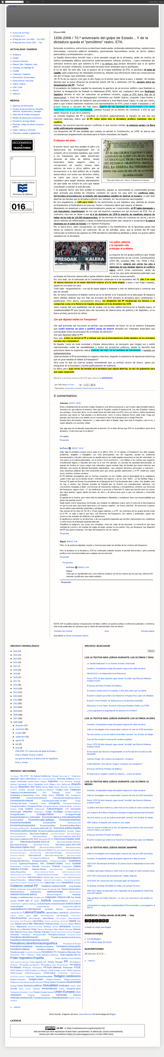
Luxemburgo (55, 921)
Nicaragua (49, 929)
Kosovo (59, 909)
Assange (77, 781)
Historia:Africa (75, 889)
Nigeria (62, 929)
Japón (36, 901)
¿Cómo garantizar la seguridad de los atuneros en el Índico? (112, 711)
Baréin (46, 784)
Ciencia (60, 795)
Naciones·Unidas (29, 929)
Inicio (107, 631)
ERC (42, 863)
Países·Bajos (28, 932)
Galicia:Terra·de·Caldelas (53, 880)
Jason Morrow (85, 1014)
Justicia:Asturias (75, 901)
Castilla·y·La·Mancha (45, 790)
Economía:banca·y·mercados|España (61, 817)
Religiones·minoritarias (19, 982)
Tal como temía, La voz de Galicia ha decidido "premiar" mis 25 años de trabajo (120, 734)
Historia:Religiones (54, 895)
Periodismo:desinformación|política (33, 943)
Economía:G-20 (74, 823)
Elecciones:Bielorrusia (18, 836)
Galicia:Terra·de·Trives (36, 883)
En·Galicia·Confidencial (39, 858)
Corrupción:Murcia (50, 806)
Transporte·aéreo (73, 989)
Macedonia (64, 921)
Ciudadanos (76, 795)
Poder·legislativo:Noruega (19, 962)
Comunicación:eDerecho (36, 798)
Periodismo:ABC (39, 935)
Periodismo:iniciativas (44, 946)
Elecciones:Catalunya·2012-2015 (24, 839)
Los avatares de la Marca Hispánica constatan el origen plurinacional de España (120, 812)
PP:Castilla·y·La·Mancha (29, 965)
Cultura (29, 809)
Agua (39, 779)
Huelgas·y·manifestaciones (21, 897)
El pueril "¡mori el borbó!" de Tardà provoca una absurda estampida (115, 701)
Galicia (77, 866)
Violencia (77, 995)
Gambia (58, 883)
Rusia (46, 982)
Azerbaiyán (22, 784)
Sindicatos (64, 985)
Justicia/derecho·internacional (25, 909)
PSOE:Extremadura (33, 973)
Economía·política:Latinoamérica (52, 831)
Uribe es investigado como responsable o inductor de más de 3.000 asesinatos (120, 729)
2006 (15, 722)
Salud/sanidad (73, 982)
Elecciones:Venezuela (54, 855)
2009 (15, 711)
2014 (15, 692)
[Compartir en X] (89, 385)
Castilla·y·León (62, 790)
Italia (27, 901)
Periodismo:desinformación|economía (29, 940)
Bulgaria (57, 787)
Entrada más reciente (63, 631)
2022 (15, 662)
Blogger (112, 1014)
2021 (15, 666)
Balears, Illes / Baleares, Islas (25, 64)
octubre (19, 733)
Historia (65, 889)
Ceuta (67, 793)
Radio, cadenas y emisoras (24, 130)
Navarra (41, 929)
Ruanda (32, 982)
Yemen (72, 998)
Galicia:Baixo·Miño (56, 869)
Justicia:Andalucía (60, 901)
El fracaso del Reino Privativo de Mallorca (104, 686)
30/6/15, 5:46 (72, 541)
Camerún (13, 790)
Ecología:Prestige (73, 814)
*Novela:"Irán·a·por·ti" (61, 776)
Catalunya (75, 789)
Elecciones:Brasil (40, 836)
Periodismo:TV (49, 952)
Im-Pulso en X (19, 36)
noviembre (20, 729)
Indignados (51, 897)
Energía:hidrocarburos (69, 858)
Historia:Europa (55, 891)
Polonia (51, 962)
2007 (15, 718)
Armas (61, 781)
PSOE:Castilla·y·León (57, 970)
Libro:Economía (18, 918)
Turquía (36, 992)
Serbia (20, 986)
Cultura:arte (39, 809)
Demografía (76, 809)
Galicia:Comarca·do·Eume (47, 875)
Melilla (71, 924)
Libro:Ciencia (76, 916)
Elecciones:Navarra (74, 850)
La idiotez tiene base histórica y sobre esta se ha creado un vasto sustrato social (120, 807)
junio (18, 748)
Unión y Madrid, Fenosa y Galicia (29, 755)
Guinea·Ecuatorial (49, 889)
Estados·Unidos (55, 863)
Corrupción (54, 803)
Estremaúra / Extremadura (24, 77)
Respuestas (68, 562)
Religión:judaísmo (53, 979)
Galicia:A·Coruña (19, 869)
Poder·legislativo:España (27, 958)
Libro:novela (14, 921)
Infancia (61, 897)
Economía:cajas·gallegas (41, 819)
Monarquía (64, 926)
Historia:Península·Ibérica (93, 388)
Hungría (37, 897)
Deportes (27, 811)
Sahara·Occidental (57, 982)
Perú (79, 952)
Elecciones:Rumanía (73, 853)
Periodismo (25, 935)
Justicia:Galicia (73, 903)
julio (17, 744)
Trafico (61, 989)
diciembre (20, 725)
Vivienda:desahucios (42, 998)
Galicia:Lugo (49, 877)
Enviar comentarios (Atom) (77, 636)
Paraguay (77, 932)
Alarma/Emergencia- (49, 779)
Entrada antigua (147, 631)
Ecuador (70, 831)
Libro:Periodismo (26, 921)
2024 (15, 655)
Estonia (67, 864)
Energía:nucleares (40, 861)
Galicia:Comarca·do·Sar (72, 875)
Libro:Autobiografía (47, 916)
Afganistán (14, 779)
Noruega (68, 929)
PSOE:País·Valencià (17, 977)
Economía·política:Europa (23, 831)
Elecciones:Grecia (73, 847)
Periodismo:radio (17, 952)
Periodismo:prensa (71, 949)
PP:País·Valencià (52, 967)
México (12, 927)
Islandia (13, 901)
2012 (15, 700)
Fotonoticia (45, 866)
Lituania (47, 921)
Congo (78, 801)
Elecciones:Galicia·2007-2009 (68, 845)
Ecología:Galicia (45, 814)
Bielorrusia (66, 784)
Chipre (51, 795)
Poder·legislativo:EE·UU (70, 955)
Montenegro (76, 927)
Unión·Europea (64, 991)
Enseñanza (75, 860)
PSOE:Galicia (49, 973)
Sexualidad (50, 985)
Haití (59, 889)
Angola (13, 781)
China (44, 795)
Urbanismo (15, 995)
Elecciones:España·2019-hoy (69, 842)
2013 (15, 696)
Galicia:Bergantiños (18, 872)
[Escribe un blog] (87, 385)
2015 (15, 688)
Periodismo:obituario (45, 949)
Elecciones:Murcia (59, 850)
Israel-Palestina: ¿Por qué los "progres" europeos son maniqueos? (114, 764)
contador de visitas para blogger (98, 927)
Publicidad (30, 977)
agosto (19, 740)
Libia (35, 915)
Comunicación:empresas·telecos (67, 798)
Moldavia (47, 927)
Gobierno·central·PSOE (54, 886)
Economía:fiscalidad (20, 822)
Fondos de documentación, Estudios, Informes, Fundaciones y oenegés (28, 110)
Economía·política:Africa (70, 825)
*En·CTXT (24, 776)
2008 (15, 715)
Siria (79, 986)
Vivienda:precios (59, 997)
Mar (31, 923)
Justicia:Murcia (43, 907)
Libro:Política (38, 921)
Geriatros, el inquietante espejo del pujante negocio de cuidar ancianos (116, 668)
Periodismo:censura (56, 934)
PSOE (77, 967)
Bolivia (38, 787)
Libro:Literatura (74, 918)
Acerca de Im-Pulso (21, 33)
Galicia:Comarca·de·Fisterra (44, 872)
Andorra (78, 779)
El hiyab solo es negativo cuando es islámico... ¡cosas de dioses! (114, 774)
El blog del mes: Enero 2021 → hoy (27, 42)
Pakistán (37, 932)
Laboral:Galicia (52, 912)
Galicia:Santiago (35, 880)
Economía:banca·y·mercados (25, 817)
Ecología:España (17, 814)
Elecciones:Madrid (45, 850)
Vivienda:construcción (21, 997)
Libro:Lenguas (61, 918)
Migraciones (22, 926)
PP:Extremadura (63, 965)
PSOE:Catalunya (74, 970)
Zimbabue (13, 1001)
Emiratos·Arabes (16, 858)
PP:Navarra (37, 968)
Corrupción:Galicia (18, 806)
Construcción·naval (18, 803)
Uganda (50, 992)
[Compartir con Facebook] (92, 385)
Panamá (53, 932)
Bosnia (45, 787)
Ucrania (43, 992)
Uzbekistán (45, 995)
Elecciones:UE (35, 855)
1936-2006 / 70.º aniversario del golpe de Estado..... (36, 751)
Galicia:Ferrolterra (34, 877)
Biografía (76, 784)
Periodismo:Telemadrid (33, 952)
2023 (15, 659)
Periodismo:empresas (21, 946)
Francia (56, 866)
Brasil (51, 787)
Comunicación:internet (21, 800)
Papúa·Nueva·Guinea (64, 932)
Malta (12, 924)
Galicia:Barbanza (74, 869)
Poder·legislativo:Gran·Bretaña (68, 958)
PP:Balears (14, 965)
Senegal (13, 986)
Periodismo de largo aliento (24, 121)
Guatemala (21, 889)
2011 (15, 703)
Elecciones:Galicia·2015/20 (51, 847)
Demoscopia (15, 812)
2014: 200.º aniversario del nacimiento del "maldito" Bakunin (112, 876)
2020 (15, 670)
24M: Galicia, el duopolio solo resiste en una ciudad (108, 822)
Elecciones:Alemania (18, 834)
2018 (15, 677)
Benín (59, 784)
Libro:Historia (48, 918)
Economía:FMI (49, 823)
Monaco (55, 927)
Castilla (16, 71)
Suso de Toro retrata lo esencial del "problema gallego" (109, 739)
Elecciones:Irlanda (16, 850)
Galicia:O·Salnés (60, 877)
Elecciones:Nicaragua (18, 853)
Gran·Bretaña (75, 886)
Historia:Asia (35, 892)
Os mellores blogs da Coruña (99, 942)
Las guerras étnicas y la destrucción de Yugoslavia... (37, 758)
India (43, 897)
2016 (15, 685)
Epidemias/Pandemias (28, 863)
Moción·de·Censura (35, 927)
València (16, 94)
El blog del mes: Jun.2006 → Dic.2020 (29, 39)
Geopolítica (67, 882)
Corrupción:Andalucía (72, 803)
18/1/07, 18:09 (75, 403)
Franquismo (67, 866)
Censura (55, 792)
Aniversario (69, 388)
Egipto (78, 831)
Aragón (16, 58)
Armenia (68, 781)
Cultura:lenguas (55, 809)
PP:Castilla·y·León (48, 965)
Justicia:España (43, 904)
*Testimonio (76, 776)
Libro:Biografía (62, 916)
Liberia (28, 916)
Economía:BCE (16, 820)
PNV (23, 955)
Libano (20, 916)
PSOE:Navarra (75, 973)
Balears (30, 784)
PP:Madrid (15, 967)
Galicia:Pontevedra (18, 880)
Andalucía (17, 55)
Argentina (53, 781)
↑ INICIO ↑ (17, 1007)
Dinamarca (38, 812)
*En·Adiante (14, 776)
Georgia (77, 883)
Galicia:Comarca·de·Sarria (71, 872)
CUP (67, 809)
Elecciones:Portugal (54, 853)
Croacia (13, 809)
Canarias (30, 790)
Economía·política (47, 825)
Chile (38, 795)
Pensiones (14, 934)
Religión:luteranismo (72, 979)
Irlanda (78, 897)
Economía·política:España (67, 828)
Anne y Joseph (21, 762)
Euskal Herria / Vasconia (23, 81)
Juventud (48, 909)
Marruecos (39, 923)
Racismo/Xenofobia (44, 976)
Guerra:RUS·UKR (34, 889)
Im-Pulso (64, 448)
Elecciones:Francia (41, 845)
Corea (43, 803)
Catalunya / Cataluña (21, 74)
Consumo (33, 803)
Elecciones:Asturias (58, 834)
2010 (15, 707)
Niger (56, 929)
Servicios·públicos (33, 985)
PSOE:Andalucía (17, 970)
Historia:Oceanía (75, 892)
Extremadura (15, 866)
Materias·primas (52, 924)
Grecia (13, 889)
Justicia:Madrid (16, 906)
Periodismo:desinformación (24, 937)
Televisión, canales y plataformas (26, 133)
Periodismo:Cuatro (74, 935)
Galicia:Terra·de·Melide (72, 880)
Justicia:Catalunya (29, 904)
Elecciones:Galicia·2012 (22, 847)
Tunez (31, 992)
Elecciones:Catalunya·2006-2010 (67, 836)
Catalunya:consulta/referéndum (23, 792)
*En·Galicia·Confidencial (40, 776)
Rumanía (40, 982)
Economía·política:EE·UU (41, 828)
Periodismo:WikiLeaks (66, 952)
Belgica (53, 784)
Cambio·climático (74, 787)
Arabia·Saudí (33, 781)
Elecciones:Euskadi (18, 845)
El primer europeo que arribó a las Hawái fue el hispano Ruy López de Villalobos (120, 696)
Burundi (64, 787)
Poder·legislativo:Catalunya (47, 955)
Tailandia (36, 989)
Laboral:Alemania (73, 909)
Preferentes (68, 967)
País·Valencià (16, 932)
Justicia (46, 900)
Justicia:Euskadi (58, 904)
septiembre (20, 737)
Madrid (72, 921)
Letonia (13, 916)
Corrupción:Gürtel (34, 806)
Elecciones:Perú (35, 853)
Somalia (13, 989)
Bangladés (38, 784)
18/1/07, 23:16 (77, 448)
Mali (79, 921)
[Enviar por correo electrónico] (84, 385)
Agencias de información (23, 106)
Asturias (13, 784)
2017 (15, 681)
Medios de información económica (27, 118)
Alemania (61, 779)
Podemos (30, 955)
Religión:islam (36, 979)
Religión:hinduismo (18, 979)
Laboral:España (33, 912)
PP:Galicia (75, 964)
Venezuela (61, 995)
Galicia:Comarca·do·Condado (20, 875)
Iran (72, 897)
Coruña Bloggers (94, 939)
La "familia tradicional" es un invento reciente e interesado (111, 663)
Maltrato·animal (21, 924)
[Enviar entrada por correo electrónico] (80, 385)
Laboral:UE (63, 912)
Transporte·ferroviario (19, 992)
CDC (44, 793)
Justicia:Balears (15, 904)
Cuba (21, 809)
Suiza (21, 989)
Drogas (48, 812)
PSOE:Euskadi (16, 973)
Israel (21, 900)
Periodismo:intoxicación (68, 946)
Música (19, 929)
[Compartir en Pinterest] (94, 385)
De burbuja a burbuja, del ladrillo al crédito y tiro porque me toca (113, 886)
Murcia (15, 90)
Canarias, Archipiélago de (23, 68)
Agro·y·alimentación (28, 779)
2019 (15, 673)
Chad (78, 793)
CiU (67, 795)
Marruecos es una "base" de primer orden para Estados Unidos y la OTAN (118, 706)
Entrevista (13, 864)
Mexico (77, 924)
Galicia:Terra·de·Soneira (18, 883)
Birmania (13, 787)
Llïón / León (17, 87)
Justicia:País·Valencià (72, 907)
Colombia (15, 798)
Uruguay (31, 995)
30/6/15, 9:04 (83, 567)
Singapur (73, 986)
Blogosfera (23, 787)
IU (32, 901)
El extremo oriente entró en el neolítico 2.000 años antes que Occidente (116, 691)
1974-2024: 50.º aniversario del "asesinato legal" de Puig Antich (113, 881)
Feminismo (26, 866)
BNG (32, 787)
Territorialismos (49, 988)
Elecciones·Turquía (74, 855)
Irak (68, 897)
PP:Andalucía (75, 962)
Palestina (46, 932)
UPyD (78, 992)
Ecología (58, 811)
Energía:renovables (58, 861)
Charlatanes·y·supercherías (22, 795)
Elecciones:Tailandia (17, 855)
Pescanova (14, 955)
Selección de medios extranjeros (26, 114)
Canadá (22, 790)
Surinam (28, 989)
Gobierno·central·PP (24, 885)
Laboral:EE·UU (16, 913)
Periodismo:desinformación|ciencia (66, 937)
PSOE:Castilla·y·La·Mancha (36, 970)
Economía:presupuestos (22, 825)
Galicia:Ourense (74, 877)
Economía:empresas (70, 819)
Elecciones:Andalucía (39, 834)
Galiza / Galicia (19, 84)
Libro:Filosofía (34, 918)
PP (66, 961)
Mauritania (64, 924)
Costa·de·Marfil (65, 806)
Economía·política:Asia (19, 828)
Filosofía (35, 866)
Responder (64, 440)
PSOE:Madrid (63, 973)
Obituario (77, 929)
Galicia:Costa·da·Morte (18, 877)
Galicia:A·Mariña (39, 869)
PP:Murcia (27, 968)
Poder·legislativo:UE (38, 962)
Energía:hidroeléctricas (19, 861)
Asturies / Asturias (20, 61)
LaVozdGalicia (75, 913)
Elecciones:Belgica (74, 834)
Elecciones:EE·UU (46, 839)
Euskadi (78, 388)
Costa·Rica (77, 806)
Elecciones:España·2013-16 (34, 841)
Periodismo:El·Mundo (72, 944)
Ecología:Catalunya (73, 812)
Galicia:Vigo (50, 882)
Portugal (58, 962)
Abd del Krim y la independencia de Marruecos (106, 673)
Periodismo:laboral (19, 949)
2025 (15, 651)
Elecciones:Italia (30, 850)
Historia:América (17, 892)
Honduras (76, 894)
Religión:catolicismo (67, 976)
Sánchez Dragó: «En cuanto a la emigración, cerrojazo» (110, 759)
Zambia (78, 998)
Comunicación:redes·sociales (54, 801)
